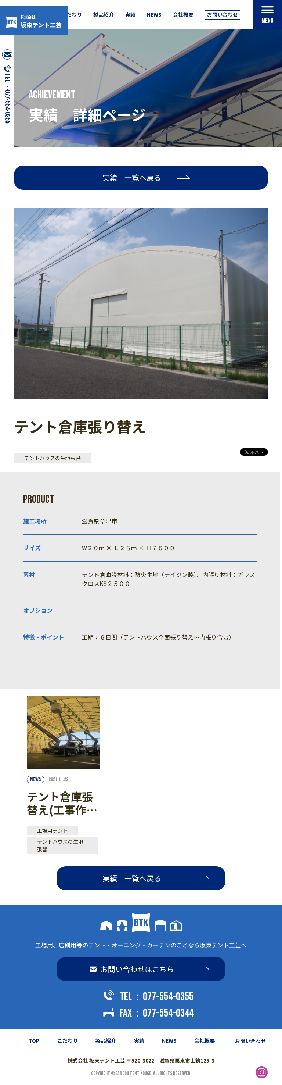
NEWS (154, 14)
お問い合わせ (222, 14)
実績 (130, 14)
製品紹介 (103, 14)
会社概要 (183, 14)
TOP (34, 1040)
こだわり (71, 14)
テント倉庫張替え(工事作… (62, 803)
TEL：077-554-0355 (157, 996)
